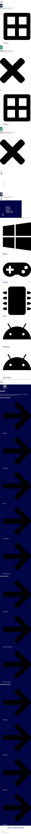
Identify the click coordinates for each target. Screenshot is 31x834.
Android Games (9, 186)
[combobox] (7, 51)
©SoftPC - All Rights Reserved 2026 (15, 827)
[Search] (0, 90)
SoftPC (1, 1)
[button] (15, 173)
